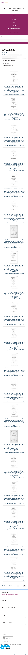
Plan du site (5, 641)
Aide (4, 637)
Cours (14, 25)
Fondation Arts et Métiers (15, 644)
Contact (4, 634)
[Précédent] (18, 586)
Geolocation (13, 57)
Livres (14, 22)
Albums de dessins (14, 28)
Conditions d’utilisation (8, 636)
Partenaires (5, 639)
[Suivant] (24, 586)
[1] (14, 40)
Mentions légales (6, 638)
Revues (14, 19)
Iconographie (14, 32)
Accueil (14, 16)
